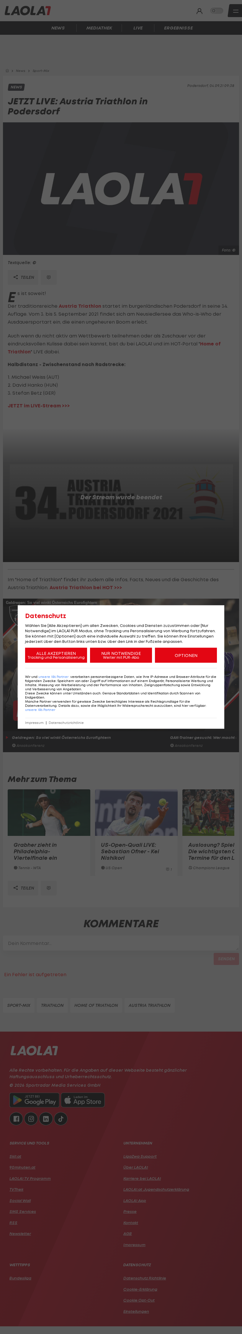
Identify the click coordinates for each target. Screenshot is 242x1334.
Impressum (34, 722)
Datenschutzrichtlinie (66, 722)
